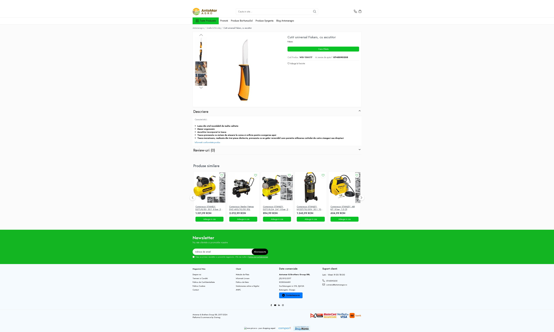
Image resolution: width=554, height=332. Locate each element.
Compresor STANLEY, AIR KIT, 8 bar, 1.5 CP (343, 208)
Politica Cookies (199, 286)
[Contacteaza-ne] (355, 11)
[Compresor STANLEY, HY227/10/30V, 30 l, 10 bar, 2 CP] (311, 188)
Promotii (224, 20)
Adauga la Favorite (297, 63)
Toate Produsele (208, 20)
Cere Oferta (323, 49)
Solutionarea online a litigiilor (247, 286)
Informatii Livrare (242, 278)
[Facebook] (271, 305)
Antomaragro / (199, 28)
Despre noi (197, 274)
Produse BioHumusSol (242, 20)
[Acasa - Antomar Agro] (207, 11)
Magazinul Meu (199, 269)
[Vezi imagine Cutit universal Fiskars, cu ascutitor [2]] (201, 67)
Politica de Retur (242, 282)
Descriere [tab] (200, 111)
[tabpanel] (244, 70)
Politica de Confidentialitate (258, 257)
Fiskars (290, 41)
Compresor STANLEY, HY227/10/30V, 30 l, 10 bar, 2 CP (309, 208)
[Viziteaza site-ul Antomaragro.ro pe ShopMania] (302, 328)
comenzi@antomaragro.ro (336, 284)
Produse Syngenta (264, 20)
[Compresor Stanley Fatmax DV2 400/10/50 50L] (243, 188)
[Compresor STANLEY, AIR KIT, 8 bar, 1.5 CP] (345, 188)
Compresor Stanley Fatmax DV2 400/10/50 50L (241, 208)
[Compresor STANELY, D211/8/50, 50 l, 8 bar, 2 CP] (209, 188)
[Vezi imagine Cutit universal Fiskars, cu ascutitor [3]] (201, 80)
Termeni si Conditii (200, 278)
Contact (196, 290)
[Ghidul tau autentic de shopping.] (284, 328)
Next (201, 87)
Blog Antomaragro (285, 20)
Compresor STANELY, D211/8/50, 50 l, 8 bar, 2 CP (208, 208)
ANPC (238, 290)
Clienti (238, 269)
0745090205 (331, 280)
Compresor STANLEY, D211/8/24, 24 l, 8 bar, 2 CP (275, 208)
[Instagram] (283, 305)
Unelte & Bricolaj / (215, 28)
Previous (201, 35)
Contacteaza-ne (293, 295)
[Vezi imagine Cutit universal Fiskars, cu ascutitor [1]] (201, 55)
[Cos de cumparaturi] (359, 11)
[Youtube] (275, 305)
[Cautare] (314, 11)
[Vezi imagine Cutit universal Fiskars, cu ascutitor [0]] (201, 43)
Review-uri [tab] (204, 150)
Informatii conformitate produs (207, 142)
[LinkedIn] (279, 305)
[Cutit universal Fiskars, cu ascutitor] (244, 70)
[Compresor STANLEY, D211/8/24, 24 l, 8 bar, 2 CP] (277, 188)
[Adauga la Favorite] (221, 175)
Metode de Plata (242, 274)
